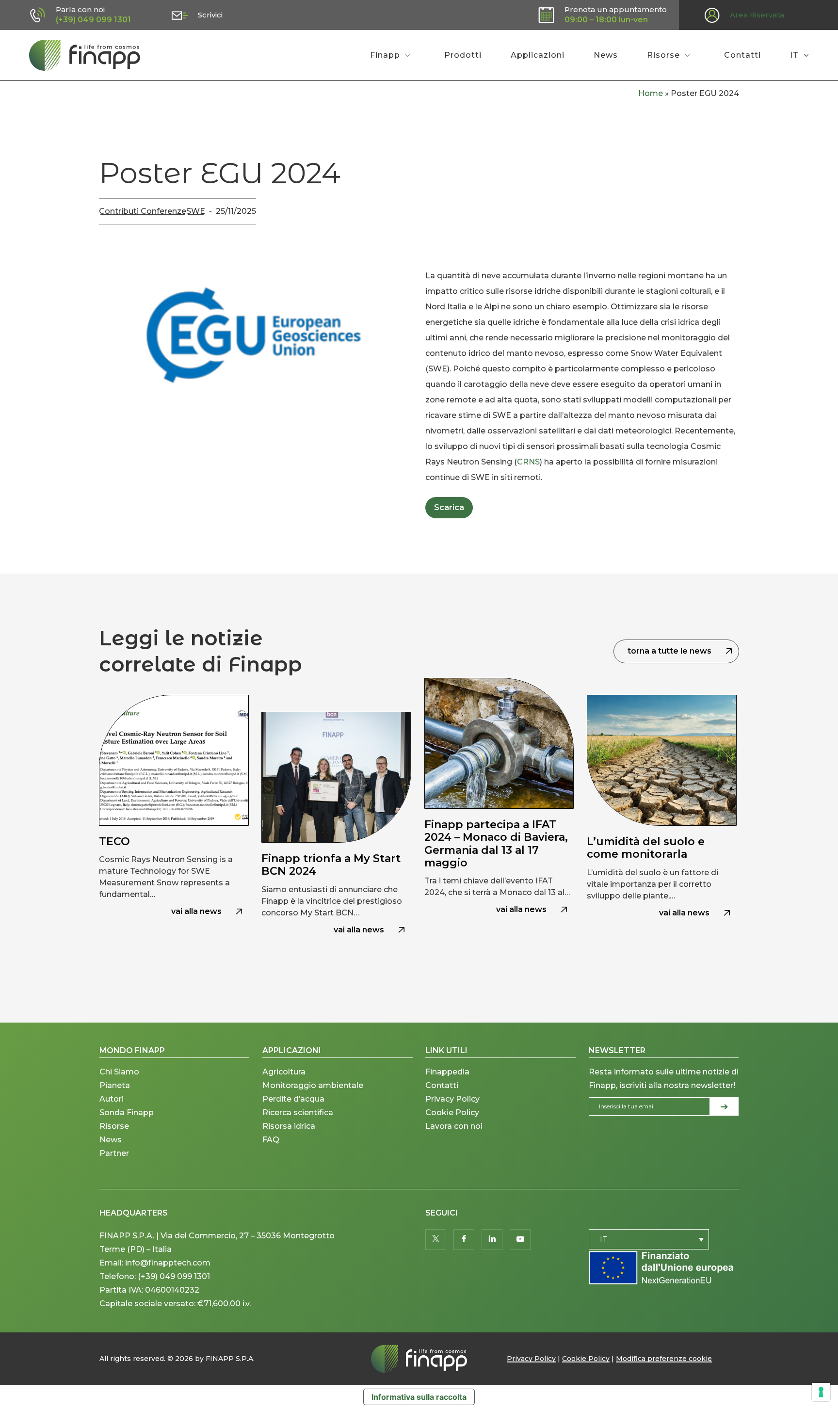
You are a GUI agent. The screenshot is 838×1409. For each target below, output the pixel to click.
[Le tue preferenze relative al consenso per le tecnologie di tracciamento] (821, 1392)
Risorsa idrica (288, 1126)
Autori (111, 1099)
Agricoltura (284, 1071)
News (110, 1139)
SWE (195, 211)
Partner (114, 1153)
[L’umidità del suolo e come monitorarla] (662, 825)
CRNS (528, 461)
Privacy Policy (452, 1099)
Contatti (441, 1085)
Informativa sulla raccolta (419, 1397)
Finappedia (447, 1071)
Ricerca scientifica (297, 1112)
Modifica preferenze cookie (664, 1358)
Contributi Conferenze (142, 211)
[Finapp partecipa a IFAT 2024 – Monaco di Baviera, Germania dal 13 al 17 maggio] (499, 825)
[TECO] (174, 825)
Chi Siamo (119, 1071)
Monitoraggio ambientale (312, 1085)
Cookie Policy (452, 1112)
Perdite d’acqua (293, 1099)
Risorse (114, 1126)
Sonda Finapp (126, 1112)
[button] (449, 507)
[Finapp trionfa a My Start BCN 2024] (336, 825)
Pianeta (114, 1085)
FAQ (270, 1139)
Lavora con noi (454, 1126)
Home (650, 93)
